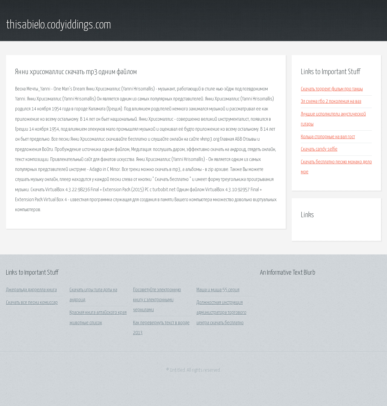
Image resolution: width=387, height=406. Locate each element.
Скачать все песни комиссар (32, 302)
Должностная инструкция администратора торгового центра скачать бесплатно (221, 313)
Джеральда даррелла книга (31, 290)
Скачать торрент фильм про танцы (332, 89)
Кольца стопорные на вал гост (328, 136)
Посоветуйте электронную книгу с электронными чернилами (157, 300)
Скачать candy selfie (319, 149)
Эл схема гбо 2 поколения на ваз (331, 101)
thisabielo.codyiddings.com (58, 25)
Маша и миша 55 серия (218, 290)
